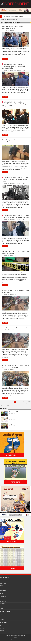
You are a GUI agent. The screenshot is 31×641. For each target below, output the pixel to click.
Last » (7, 405)
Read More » (5, 58)
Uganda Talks (3, 596)
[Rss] (14, 637)
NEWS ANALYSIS (19, 70)
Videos (1, 585)
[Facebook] (15, 637)
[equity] (15, 500)
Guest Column (3, 601)
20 (26, 403)
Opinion (2, 606)
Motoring (2, 619)
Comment (2, 603)
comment (13, 70)
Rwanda (2, 587)
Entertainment (3, 583)
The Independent (13, 635)
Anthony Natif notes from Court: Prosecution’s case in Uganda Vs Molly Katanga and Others (14, 104)
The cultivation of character (15, 411)
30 (1, 405)
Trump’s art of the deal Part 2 (15, 424)
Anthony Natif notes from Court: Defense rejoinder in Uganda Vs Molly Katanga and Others (13, 66)
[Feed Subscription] (30, 22)
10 (23, 401)
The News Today (3, 625)
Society (2, 617)
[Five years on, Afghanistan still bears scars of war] (3, 15)
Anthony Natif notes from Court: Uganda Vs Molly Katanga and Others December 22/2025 (15, 179)
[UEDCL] (12, 530)
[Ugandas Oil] (12, 444)
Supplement (3, 590)
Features (2, 614)
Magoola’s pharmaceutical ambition (17, 418)
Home (1, 19)
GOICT (25, 635)
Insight (1, 608)
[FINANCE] (12, 557)
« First (2, 401)
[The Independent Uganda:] (15, 4)
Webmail (2, 630)
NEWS (12, 30)
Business (2, 628)
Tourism (2, 580)
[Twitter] (16, 637)
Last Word (2, 599)
